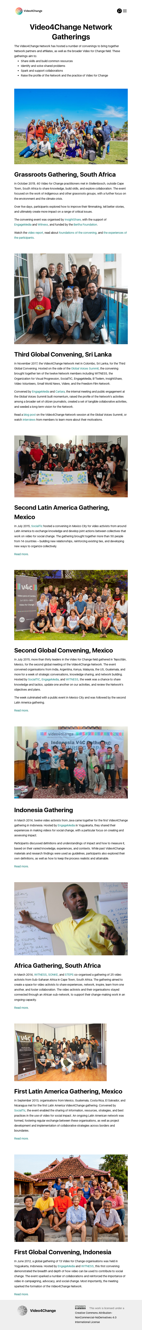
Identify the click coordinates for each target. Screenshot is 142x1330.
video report (35, 232)
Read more (21, 554)
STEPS (69, 974)
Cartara (60, 391)
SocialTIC (34, 679)
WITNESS (72, 679)
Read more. (21, 1138)
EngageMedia (22, 224)
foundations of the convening (78, 232)
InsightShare (73, 219)
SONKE (53, 974)
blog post (30, 414)
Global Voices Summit (85, 368)
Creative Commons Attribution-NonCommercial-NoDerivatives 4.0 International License (95, 1317)
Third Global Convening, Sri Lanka (63, 354)
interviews (29, 419)
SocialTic (37, 526)
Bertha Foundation (85, 224)
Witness (43, 224)
